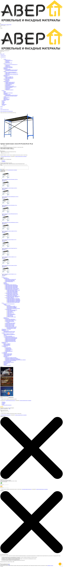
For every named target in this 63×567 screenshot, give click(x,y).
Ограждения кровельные (7, 361)
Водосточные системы (7, 94)
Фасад (5, 63)
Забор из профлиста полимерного (10, 72)
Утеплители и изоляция (9, 89)
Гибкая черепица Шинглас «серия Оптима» (13, 301)
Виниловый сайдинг (8, 309)
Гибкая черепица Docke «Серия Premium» (11, 289)
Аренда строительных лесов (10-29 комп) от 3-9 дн (9, 205)
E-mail (1, 165)
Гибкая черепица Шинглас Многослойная (13, 302)
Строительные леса (7, 75)
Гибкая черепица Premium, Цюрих (12, 290)
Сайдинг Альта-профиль (10, 313)
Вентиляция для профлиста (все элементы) (11, 358)
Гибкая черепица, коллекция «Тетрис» (12, 294)
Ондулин (7, 61)
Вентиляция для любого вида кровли (10, 357)
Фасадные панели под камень (9, 325)
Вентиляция (7, 85)
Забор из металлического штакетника (11, 74)
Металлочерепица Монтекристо (10, 280)
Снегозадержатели (8, 84)
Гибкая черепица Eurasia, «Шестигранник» (13, 296)
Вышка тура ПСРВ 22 (9, 78)
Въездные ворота (7, 350)
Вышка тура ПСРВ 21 (9, 77)
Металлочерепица (8, 60)
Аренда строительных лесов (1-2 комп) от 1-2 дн (9, 256)
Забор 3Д (7, 73)
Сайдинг (7, 65)
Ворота (7, 79)
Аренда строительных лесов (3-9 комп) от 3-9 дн (9, 239)
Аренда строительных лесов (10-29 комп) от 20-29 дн (10, 179)
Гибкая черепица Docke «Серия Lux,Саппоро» (12, 288)
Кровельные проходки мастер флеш (10, 360)
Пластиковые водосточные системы (11, 70)
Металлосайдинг (7, 305)
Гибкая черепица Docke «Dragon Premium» (11, 285)
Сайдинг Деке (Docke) (10, 312)
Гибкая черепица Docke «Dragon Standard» (11, 286)
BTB (9, 408)
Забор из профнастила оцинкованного (9, 334)
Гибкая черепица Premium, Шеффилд (12, 291)
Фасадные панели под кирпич (9, 324)
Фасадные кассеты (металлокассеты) (11, 64)
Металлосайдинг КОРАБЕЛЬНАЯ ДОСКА (13, 308)
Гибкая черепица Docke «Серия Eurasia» (11, 295)
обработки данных (50, 565)
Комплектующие (6, 81)
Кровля (5, 91)
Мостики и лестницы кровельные (10, 86)
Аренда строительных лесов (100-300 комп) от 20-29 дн (10, 222)
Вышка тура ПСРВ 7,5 (9, 76)
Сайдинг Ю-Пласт (10, 311)
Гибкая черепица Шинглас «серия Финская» (13, 300)
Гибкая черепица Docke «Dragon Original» (11, 287)
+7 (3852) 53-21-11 (3, 55)
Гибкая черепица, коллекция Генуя (12, 292)
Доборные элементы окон (9, 83)
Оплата (3, 404)
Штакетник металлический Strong (10, 340)
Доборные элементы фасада (8, 354)
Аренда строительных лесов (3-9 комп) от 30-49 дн (9, 265)
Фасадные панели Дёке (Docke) (10, 319)
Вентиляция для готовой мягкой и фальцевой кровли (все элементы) (15, 359)
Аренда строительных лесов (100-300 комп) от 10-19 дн (10, 196)
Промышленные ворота (8, 351)
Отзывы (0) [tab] (3, 161)
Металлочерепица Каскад (9, 281)
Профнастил (6, 68)
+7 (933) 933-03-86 (8, 24)
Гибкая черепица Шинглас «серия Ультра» (13, 298)
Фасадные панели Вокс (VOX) (9, 323)
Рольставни (7, 80)
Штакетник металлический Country (10, 341)
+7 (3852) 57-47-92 (3, 24)
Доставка (3, 403)
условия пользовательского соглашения (20, 156)
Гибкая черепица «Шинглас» (9, 297)
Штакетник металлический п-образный (11, 337)
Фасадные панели (8, 66)
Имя (1, 164)
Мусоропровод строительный (8, 67)
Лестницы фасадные (8, 87)
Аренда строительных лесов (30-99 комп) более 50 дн (10, 213)
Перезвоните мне (11, 397)
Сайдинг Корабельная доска (11, 314)
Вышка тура (6, 98)
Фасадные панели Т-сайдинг (9, 320)
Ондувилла (7, 62)
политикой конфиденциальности (5, 156)
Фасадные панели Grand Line (9, 321)
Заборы (5, 71)
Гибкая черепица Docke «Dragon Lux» (11, 284)
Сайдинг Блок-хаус (10, 315)
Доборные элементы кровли (8, 353)
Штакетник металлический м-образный (11, 338)
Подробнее (3, 189)
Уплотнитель (7, 88)
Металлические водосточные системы (11, 95)
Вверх (9, 564)
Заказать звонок (3, 416)
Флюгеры (5, 364)
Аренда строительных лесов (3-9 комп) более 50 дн (9, 248)
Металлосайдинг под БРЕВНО (11, 307)
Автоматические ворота (9, 349)
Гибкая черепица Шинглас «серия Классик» (13, 299)
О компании (4, 402)
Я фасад (8, 322)
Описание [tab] (3, 160)
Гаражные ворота (8, 347)
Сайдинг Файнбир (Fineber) (11, 310)
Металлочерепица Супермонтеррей (10, 279)
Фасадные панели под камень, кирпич (11, 326)
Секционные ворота (8, 348)
